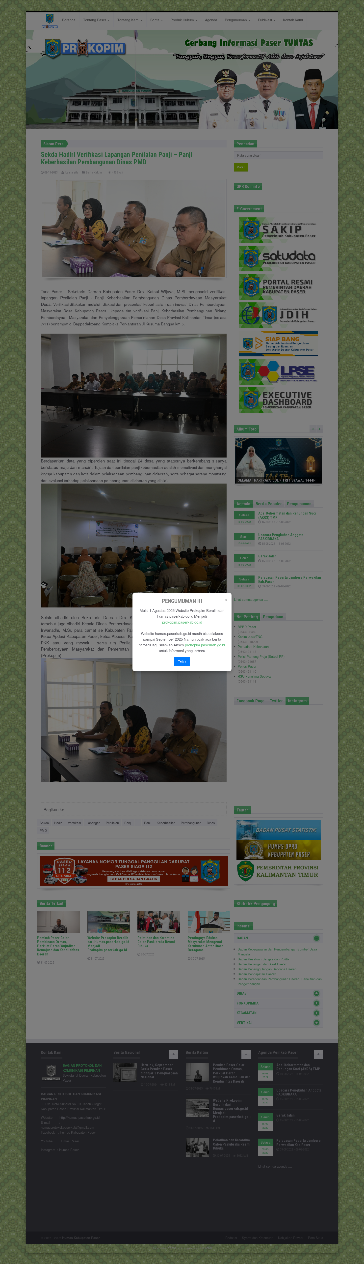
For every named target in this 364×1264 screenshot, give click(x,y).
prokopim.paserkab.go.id (182, 622)
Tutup (182, 661)
